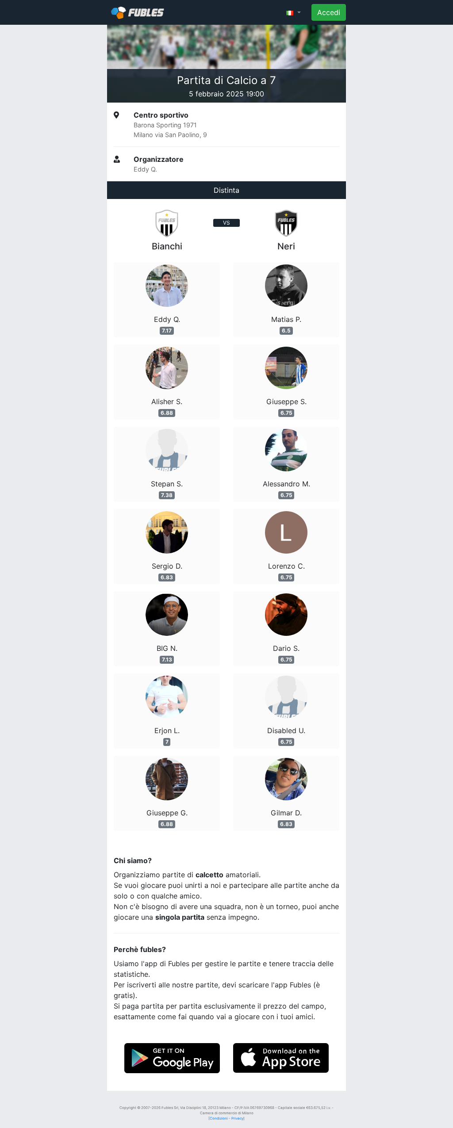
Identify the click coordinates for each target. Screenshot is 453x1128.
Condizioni (219, 1118)
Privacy (237, 1118)
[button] (293, 12)
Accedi (328, 12)
